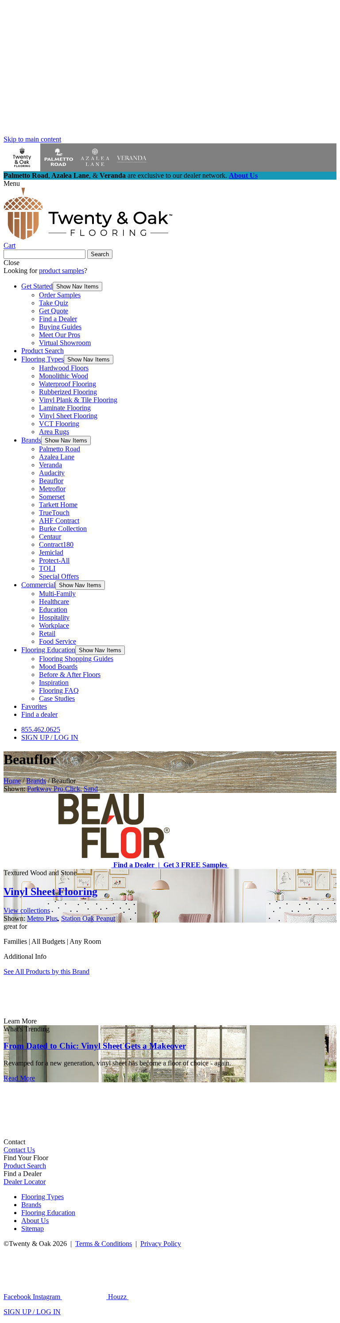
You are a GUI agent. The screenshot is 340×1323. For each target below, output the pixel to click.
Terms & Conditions (103, 1243)
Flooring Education (48, 650)
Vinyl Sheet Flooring (68, 415)
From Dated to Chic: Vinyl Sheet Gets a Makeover (95, 1045)
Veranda (50, 465)
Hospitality (54, 617)
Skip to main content (32, 139)
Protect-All (54, 560)
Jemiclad (51, 552)
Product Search (42, 350)
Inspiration (54, 682)
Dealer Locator (25, 1181)
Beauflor (51, 481)
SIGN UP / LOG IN (49, 737)
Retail (47, 633)
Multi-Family (57, 593)
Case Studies (57, 698)
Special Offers (59, 576)
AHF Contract (59, 520)
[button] (77, 286)
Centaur (50, 536)
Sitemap (32, 1228)
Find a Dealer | (136, 865)
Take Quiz (53, 303)
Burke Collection (63, 528)
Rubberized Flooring (68, 392)
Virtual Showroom (65, 342)
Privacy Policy (160, 1243)
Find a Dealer (58, 319)
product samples (61, 270)
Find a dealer (39, 714)
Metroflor (52, 488)
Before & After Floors (69, 674)
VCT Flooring (59, 423)
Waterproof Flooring (67, 384)
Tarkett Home (58, 504)
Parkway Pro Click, (54, 788)
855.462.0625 (40, 729)
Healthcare (54, 601)
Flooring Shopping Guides (76, 658)
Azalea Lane (56, 457)
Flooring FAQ (59, 690)
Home (12, 781)
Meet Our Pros (59, 334)
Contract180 (56, 544)
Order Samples (60, 295)
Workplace (54, 625)
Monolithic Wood (63, 376)
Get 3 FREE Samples (194, 865)
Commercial (38, 584)
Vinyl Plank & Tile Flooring (78, 400)
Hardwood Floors (64, 368)
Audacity (52, 473)
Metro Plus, (43, 918)
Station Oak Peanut (88, 918)
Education (53, 609)
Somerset (52, 496)
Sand (91, 788)
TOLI (47, 568)
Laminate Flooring (65, 408)
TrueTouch (54, 512)
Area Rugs (54, 431)
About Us (243, 175)
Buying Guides (60, 327)
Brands (31, 440)
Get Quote (53, 311)
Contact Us (19, 1150)
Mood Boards (58, 666)
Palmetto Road (59, 449)
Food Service (57, 641)
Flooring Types (42, 359)
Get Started (37, 286)
